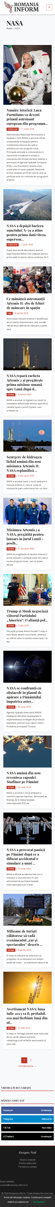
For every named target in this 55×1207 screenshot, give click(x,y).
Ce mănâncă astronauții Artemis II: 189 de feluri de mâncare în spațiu (26, 303)
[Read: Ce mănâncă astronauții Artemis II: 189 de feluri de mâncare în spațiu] (27, 279)
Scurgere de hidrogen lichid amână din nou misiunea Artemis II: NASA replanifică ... (24, 464)
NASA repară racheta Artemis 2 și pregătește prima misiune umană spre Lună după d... (25, 382)
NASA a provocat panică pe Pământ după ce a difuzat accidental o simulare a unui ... (26, 856)
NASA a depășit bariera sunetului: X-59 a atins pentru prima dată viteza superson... (26, 232)
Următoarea (27, 1066)
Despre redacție (28, 1159)
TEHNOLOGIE (12, 129)
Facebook (27, 1110)
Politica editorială (27, 1163)
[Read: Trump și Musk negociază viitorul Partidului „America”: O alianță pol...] (27, 589)
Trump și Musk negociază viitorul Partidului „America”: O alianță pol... (27, 615)
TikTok (27, 1127)
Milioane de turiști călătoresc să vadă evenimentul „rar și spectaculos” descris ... (24, 938)
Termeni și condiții (27, 1166)
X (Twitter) (27, 1136)
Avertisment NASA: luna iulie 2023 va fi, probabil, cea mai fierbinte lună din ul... (27, 1016)
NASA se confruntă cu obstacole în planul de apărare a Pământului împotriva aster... (24, 695)
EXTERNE (11, 395)
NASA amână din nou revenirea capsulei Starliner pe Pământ (24, 777)
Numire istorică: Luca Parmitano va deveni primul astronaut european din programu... (27, 117)
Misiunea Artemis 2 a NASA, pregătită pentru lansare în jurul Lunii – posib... (25, 536)
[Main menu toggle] (49, 7)
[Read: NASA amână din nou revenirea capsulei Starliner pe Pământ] (27, 751)
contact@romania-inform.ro (14, 1185)
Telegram (27, 1119)
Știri (9, 313)
